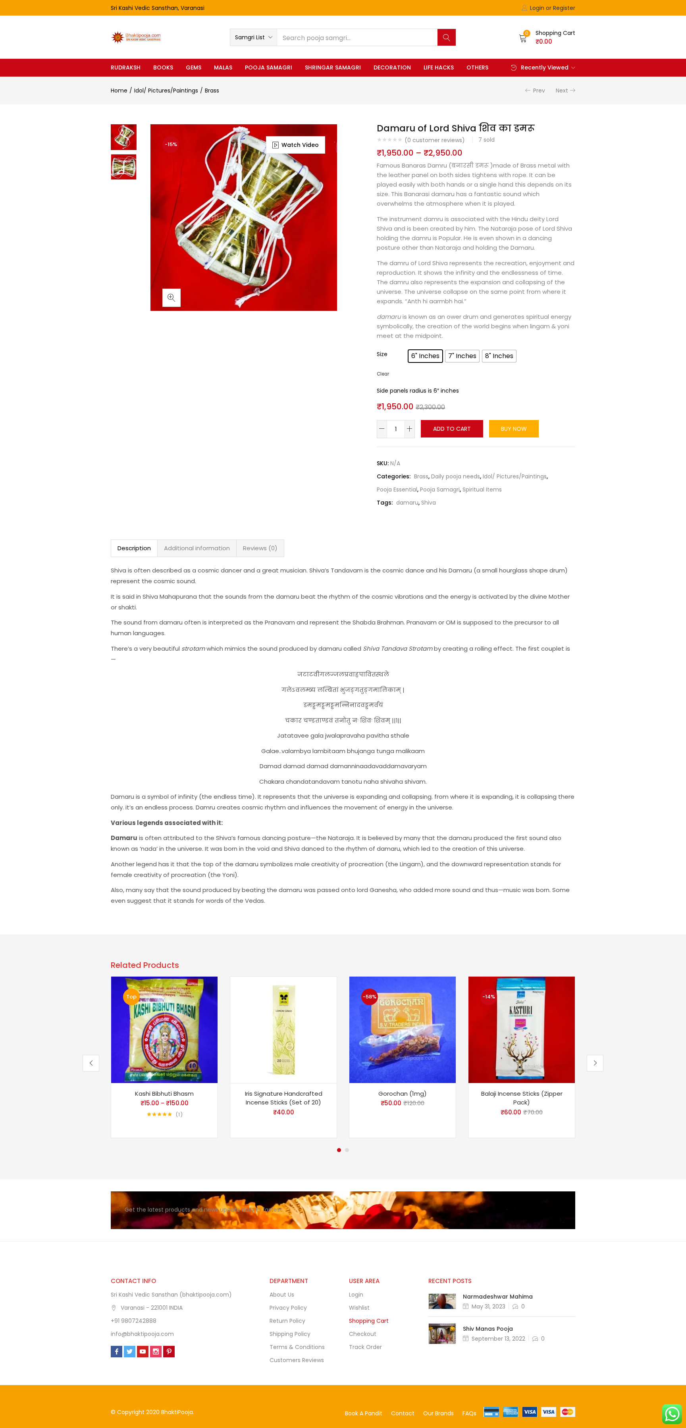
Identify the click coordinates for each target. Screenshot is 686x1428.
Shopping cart (369, 1321)
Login (356, 1295)
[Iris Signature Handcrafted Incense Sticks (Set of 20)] (283, 1029)
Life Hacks (439, 67)
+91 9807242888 (133, 1321)
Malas (223, 67)
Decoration (392, 67)
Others (477, 67)
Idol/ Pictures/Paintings (166, 90)
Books (163, 67)
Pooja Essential (397, 489)
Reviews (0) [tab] (260, 548)
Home (119, 90)
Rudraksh (126, 67)
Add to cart (452, 429)
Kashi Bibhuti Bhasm (164, 1093)
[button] (253, 37)
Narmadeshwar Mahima (498, 1297)
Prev (539, 90)
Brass (212, 90)
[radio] (425, 356)
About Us (282, 1295)
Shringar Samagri (333, 67)
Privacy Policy (288, 1308)
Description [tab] (134, 548)
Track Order (365, 1347)
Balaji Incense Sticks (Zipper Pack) (522, 1098)
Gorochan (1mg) (402, 1093)
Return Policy (287, 1321)
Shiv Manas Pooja (488, 1329)
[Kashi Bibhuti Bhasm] (164, 1029)
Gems (193, 67)
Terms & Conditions (297, 1347)
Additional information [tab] (197, 548)
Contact (402, 1413)
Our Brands (438, 1413)
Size (382, 354)
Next (562, 90)
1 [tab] (339, 1150)
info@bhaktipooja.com (142, 1334)
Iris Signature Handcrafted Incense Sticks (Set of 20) (283, 1098)
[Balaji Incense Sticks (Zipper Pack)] (521, 1029)
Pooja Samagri (268, 67)
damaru (407, 503)
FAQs (469, 1413)
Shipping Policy (290, 1334)
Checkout (362, 1334)
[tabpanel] (164, 1057)
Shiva (428, 503)
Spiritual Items (482, 489)
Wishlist (359, 1308)
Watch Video (300, 145)
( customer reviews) (435, 140)
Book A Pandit (363, 1413)
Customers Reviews (297, 1360)
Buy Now (514, 429)
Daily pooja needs (455, 476)
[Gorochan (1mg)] (402, 1029)
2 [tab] (347, 1150)
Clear (383, 374)
